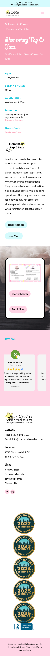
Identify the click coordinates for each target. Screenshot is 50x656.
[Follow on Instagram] (12, 492)
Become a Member (15, 474)
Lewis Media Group (18, 647)
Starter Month (20, 293)
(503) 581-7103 (25, 2)
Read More (14, 235)
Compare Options (13, 120)
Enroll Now (18, 309)
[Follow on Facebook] (7, 492)
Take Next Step (16, 224)
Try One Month (13, 478)
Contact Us (11, 483)
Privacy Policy (31, 647)
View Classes (12, 469)
